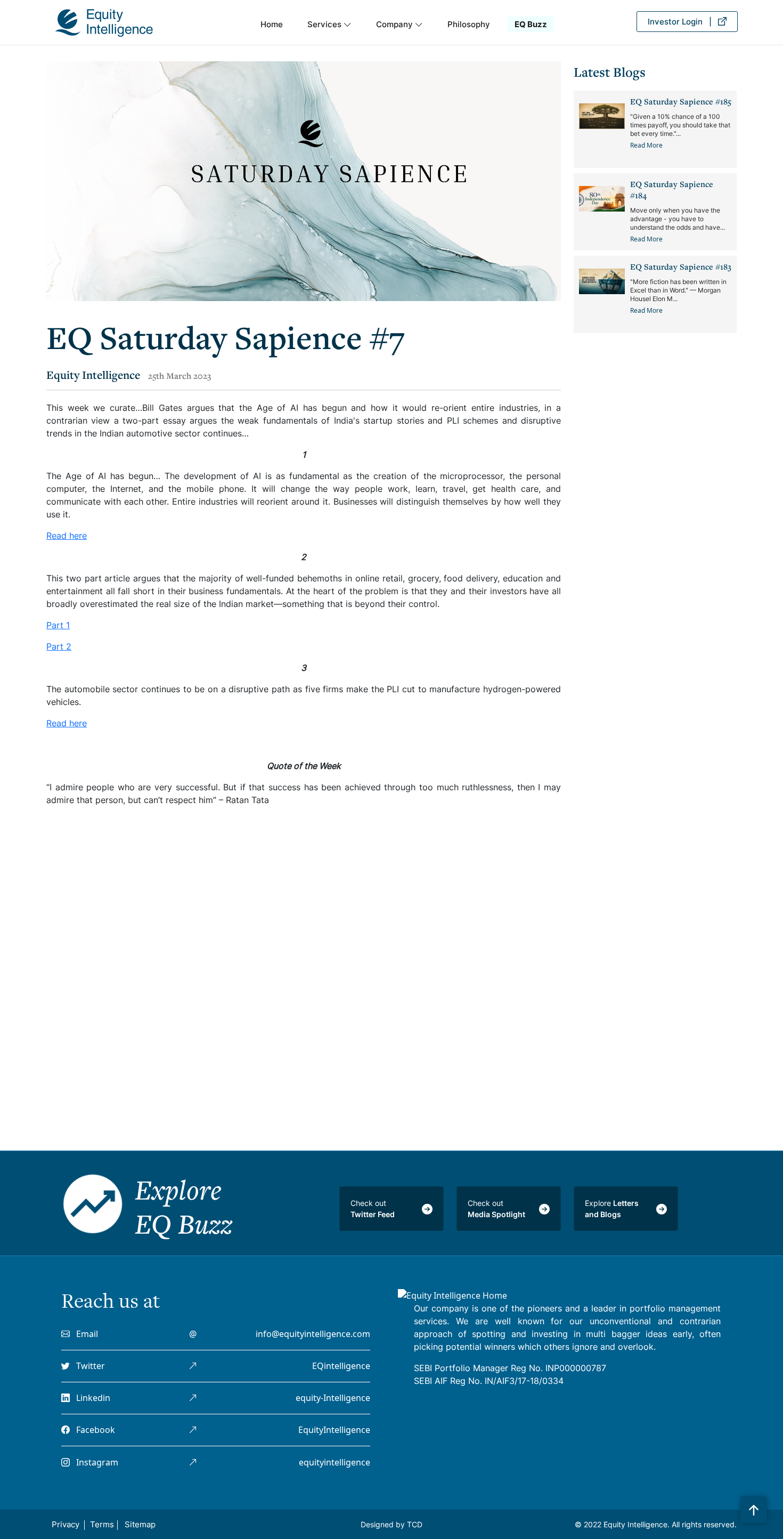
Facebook (92, 1430)
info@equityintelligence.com (313, 1334)
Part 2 (58, 646)
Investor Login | (683, 22)
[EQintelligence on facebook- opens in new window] (193, 1430)
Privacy (65, 1524)
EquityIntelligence (334, 1430)
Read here (66, 535)
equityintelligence (334, 1462)
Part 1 (58, 625)
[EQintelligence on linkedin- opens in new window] (193, 1398)
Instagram (94, 1462)
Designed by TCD (391, 1524)
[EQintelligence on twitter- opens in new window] (193, 1366)
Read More (646, 145)
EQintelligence (341, 1366)
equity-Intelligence (333, 1398)
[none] (753, 1507)
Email (84, 1334)
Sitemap (140, 1524)
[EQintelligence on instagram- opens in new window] (193, 1462)
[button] (329, 27)
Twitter (87, 1366)
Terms (102, 1524)
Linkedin (90, 1398)
